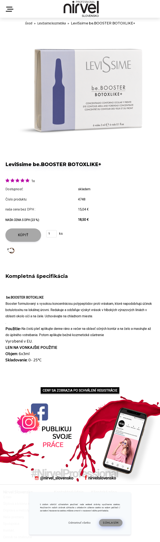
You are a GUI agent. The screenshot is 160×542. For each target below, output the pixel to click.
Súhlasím (111, 522)
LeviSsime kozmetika (51, 23)
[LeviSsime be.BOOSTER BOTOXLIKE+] (80, 31)
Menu (10, 9)
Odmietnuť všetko (79, 522)
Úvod (28, 23)
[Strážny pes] (11, 250)
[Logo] (81, 9)
